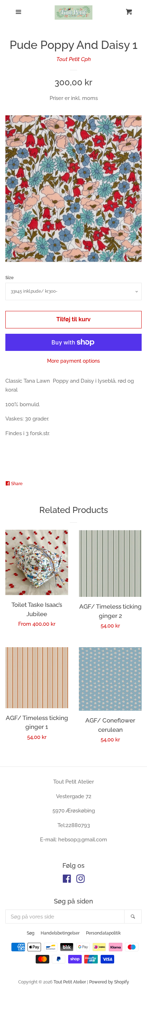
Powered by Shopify (109, 982)
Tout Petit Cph (73, 59)
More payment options (73, 361)
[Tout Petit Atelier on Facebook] (66, 880)
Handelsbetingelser (60, 933)
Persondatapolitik (103, 933)
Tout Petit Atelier (70, 982)
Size (9, 277)
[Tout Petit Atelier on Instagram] (80, 880)
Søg (30, 933)
